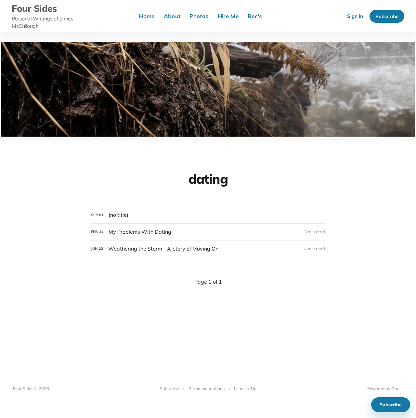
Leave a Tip (245, 388)
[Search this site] (335, 16)
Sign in (355, 16)
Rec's (255, 16)
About (172, 16)
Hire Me (228, 16)
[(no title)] (208, 215)
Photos (198, 16)
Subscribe (386, 16)
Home (146, 16)
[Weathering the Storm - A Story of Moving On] (208, 248)
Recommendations (206, 388)
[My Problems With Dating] (208, 232)
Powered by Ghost (385, 388)
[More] (274, 16)
